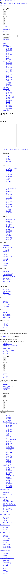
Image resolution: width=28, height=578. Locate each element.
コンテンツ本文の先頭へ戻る (8, 149)
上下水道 (8, 209)
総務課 (8, 221)
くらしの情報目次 (11, 188)
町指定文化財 (7, 317)
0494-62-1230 (5, 336)
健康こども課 (10, 227)
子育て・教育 (10, 196)
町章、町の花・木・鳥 (9, 276)
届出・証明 (9, 190)
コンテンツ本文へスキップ (7, 0)
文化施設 (5, 302)
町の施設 (5, 259)
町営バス (5, 283)
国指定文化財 (7, 314)
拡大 (5, 13)
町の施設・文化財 (5, 525)
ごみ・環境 (9, 198)
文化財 (5, 260)
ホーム (8, 156)
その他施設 (6, 306)
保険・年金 (9, 191)
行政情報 (8, 159)
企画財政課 (9, 222)
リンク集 (5, 353)
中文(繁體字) (6, 376)
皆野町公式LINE (7, 344)
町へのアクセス (7, 247)
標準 (5, 11)
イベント (8, 161)
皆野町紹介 (6, 245)
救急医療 (8, 211)
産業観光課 (9, 231)
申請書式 (5, 324)
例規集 (5, 265)
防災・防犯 (9, 201)
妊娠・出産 (9, 171)
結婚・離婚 (9, 170)
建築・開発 (9, 204)
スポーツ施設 (7, 304)
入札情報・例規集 (5, 550)
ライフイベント (7, 422)
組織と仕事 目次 (10, 219)
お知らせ (8, 158)
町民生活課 (9, 224)
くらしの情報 (7, 438)
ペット (8, 199)
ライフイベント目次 (11, 168)
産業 (7, 207)
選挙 (7, 203)
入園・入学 (9, 174)
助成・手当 (9, 212)
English (5, 373)
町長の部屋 (9, 237)
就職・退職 (9, 176)
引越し (8, 178)
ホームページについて (9, 350)
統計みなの (6, 278)
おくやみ (8, 181)
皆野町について (4, 489)
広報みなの (6, 254)
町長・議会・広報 (5, 514)
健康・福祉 (9, 194)
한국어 (5, 377)
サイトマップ (7, 351)
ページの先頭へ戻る (22, 149)
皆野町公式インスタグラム (10, 345)
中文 (4, 374)
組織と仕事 (6, 465)
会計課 (8, 234)
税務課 (8, 229)
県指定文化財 (7, 316)
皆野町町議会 (7, 251)
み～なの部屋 (7, 280)
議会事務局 (9, 239)
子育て (8, 173)
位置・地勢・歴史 (8, 273)
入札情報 (5, 263)
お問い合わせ (7, 348)
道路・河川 (9, 206)
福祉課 (8, 226)
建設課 (8, 232)
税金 (7, 193)
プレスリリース (7, 256)
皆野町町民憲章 (7, 275)
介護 (7, 179)
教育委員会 (9, 235)
